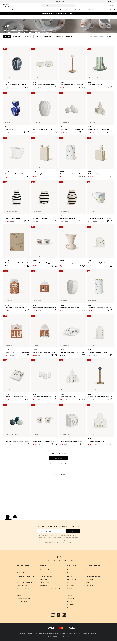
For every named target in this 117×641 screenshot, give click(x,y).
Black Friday (70, 601)
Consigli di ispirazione (73, 569)
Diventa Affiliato (90, 579)
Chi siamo (88, 569)
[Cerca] (43, 5)
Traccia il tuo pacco (22, 585)
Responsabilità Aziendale (93, 576)
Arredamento (72, 10)
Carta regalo (43, 592)
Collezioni (58, 36)
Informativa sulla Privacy (24, 592)
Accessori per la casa (22, 10)
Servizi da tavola (8, 10)
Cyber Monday (71, 604)
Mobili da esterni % (84, 10)
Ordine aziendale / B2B (23, 598)
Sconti (69, 608)
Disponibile (16, 36)
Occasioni (70, 592)
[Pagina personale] (103, 5)
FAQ (18, 579)
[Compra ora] (28, 87)
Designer (69, 36)
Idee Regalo (70, 595)
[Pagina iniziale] (6, 5)
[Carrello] (111, 5)
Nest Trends (70, 598)
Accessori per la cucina (37, 10)
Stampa (88, 582)
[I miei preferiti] (107, 5)
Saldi (68, 582)
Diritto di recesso (22, 601)
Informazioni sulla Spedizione (25, 582)
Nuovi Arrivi (93, 10)
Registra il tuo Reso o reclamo (25, 576)
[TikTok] (64, 615)
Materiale (47, 36)
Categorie (27, 36)
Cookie (19, 595)
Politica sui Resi (21, 573)
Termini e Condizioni (23, 589)
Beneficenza (89, 585)
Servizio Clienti (21, 569)
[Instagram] (58, 615)
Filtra (8, 36)
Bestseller (70, 589)
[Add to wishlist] (24, 87)
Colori (36, 36)
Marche (101, 10)
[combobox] (110, 1)
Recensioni (89, 573)
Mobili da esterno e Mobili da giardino (50, 589)
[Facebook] (53, 615)
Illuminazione (50, 10)
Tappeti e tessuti (62, 10)
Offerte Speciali (110, 10)
